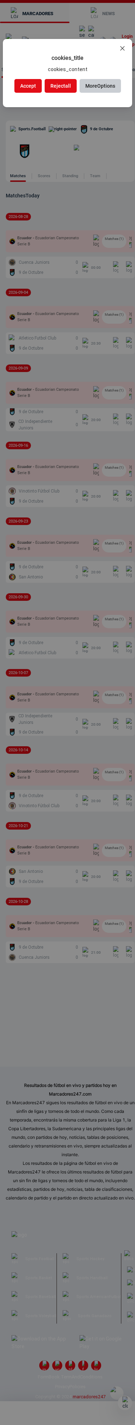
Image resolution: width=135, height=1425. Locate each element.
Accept (28, 86)
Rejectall (60, 86)
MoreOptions (100, 86)
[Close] (122, 48)
